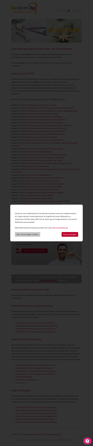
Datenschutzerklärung (60, 228)
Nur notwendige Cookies (27, 234)
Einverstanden (69, 234)
